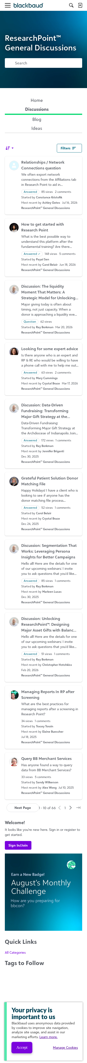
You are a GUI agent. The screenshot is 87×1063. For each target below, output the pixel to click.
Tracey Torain (44, 726)
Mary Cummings (47, 378)
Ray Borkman (44, 327)
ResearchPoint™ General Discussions (45, 208)
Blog (36, 119)
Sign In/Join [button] (18, 845)
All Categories (15, 952)
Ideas (36, 128)
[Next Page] (70, 808)
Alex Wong (49, 787)
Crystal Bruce (51, 383)
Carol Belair (50, 264)
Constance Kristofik (49, 197)
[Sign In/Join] (80, 5)
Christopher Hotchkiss (57, 665)
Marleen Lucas (52, 591)
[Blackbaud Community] (29, 5)
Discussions (37, 109)
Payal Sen (42, 259)
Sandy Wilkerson (47, 782)
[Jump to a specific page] (78, 808)
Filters (65, 148)
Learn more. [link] (48, 1037)
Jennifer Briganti (53, 451)
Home (37, 100)
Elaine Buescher (52, 731)
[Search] (71, 5)
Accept (21, 1047)
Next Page (22, 808)
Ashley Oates (51, 202)
